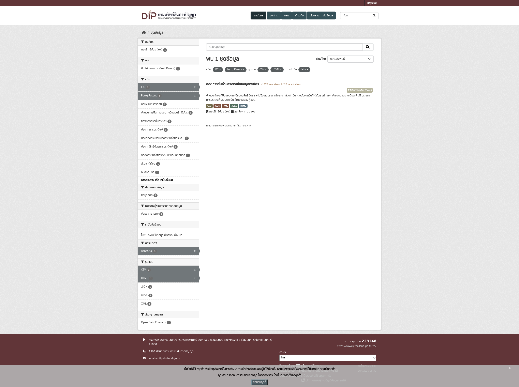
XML (226, 106)
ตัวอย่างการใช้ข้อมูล (321, 16)
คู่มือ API (246, 125)
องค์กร (274, 16)
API (234, 125)
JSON (217, 106)
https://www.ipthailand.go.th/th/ (356, 346)
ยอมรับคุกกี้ (259, 382)
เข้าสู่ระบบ (372, 3)
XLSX (234, 106)
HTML (243, 106)
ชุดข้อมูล (258, 16)
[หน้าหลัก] (144, 32)
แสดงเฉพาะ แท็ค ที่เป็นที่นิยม (157, 180)
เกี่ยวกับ (299, 16)
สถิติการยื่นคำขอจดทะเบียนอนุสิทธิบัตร (233, 84)
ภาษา (282, 352)
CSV (209, 106)
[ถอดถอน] (220, 69)
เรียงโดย (321, 59)
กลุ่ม (286, 16)
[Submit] (374, 15)
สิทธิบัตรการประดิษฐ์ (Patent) (360, 90)
